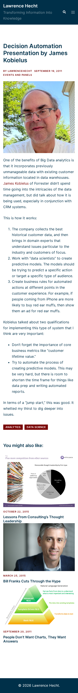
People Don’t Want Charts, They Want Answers (34, 639)
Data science (36, 427)
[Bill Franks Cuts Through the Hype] (39, 547)
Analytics (13, 427)
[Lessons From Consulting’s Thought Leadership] (39, 480)
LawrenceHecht (20, 71)
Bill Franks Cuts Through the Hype (31, 581)
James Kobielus (16, 183)
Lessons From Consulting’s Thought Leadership (33, 519)
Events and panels (17, 74)
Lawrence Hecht (20, 5)
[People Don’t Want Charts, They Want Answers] (39, 605)
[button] (64, 12)
